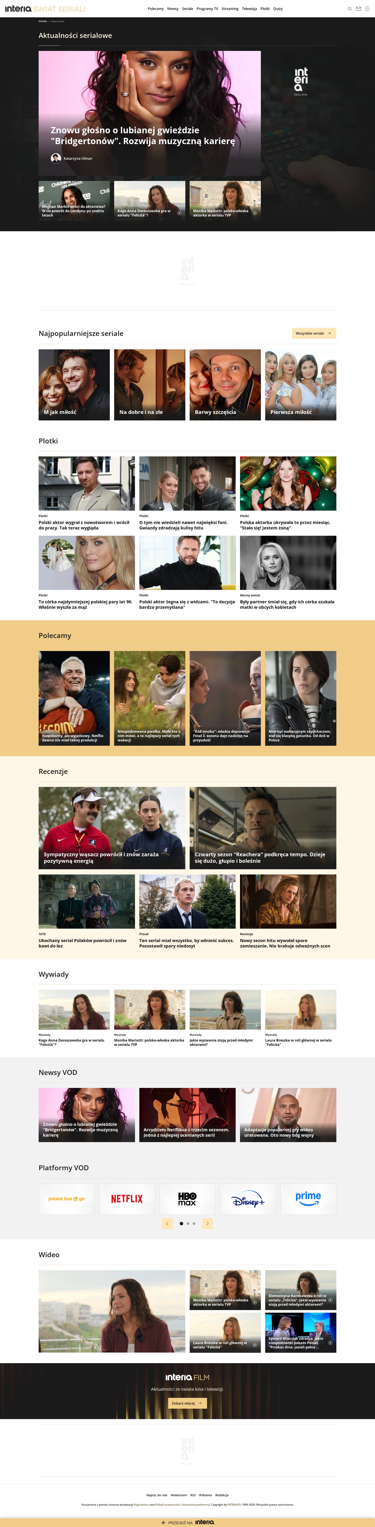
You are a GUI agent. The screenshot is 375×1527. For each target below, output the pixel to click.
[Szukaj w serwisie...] (349, 8)
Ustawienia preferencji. (196, 1504)
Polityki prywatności (168, 1504)
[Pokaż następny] (207, 1223)
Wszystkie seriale (310, 333)
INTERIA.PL (234, 1504)
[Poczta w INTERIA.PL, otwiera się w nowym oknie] (358, 8)
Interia (43, 21)
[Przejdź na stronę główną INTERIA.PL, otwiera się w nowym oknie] (18, 8)
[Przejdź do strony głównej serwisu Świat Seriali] (59, 8)
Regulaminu (141, 1504)
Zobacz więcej (183, 1403)
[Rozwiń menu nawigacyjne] (367, 8)
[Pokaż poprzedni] (167, 1223)
